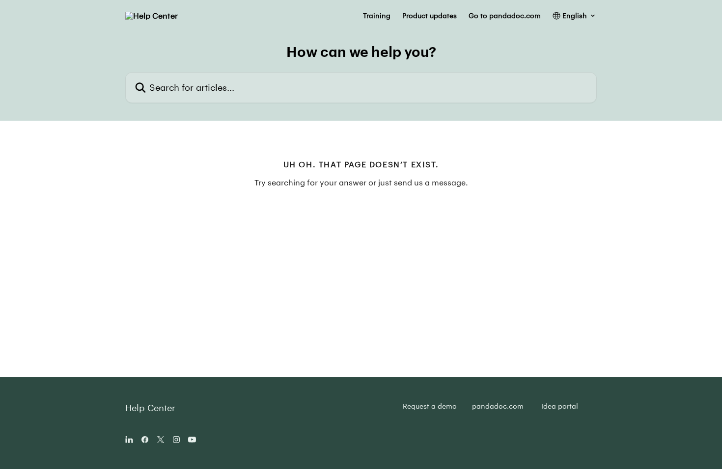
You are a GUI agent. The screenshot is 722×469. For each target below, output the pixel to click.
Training (376, 15)
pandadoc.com (498, 406)
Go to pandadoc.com (505, 15)
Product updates (429, 15)
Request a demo (430, 406)
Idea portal (559, 406)
